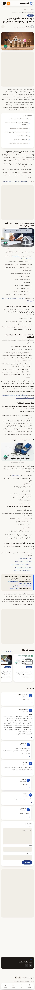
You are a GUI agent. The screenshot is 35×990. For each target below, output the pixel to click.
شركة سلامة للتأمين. (26, 258)
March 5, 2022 (14, 588)
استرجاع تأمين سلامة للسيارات (22, 140)
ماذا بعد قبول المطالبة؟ (23, 136)
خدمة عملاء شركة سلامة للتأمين (22, 570)
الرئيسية (32, 9)
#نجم (16, 581)
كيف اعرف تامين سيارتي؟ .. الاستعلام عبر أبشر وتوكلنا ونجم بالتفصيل (16, 926)
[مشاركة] (3, 26)
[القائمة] (4, 3)
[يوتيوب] (26, 965)
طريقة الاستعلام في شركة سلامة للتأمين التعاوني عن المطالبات (17, 123)
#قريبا (24, 583)
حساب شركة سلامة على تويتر (23, 561)
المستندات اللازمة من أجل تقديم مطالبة (20, 128)
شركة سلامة (15, 256)
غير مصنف (25, 9)
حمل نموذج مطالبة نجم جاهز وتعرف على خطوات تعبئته (24, 673)
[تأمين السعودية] (26, 3)
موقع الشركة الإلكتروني (25, 558)
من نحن (32, 981)
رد (31, 703)
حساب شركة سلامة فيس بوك (19, 564)
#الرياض (29, 583)
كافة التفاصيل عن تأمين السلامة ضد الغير (15, 182)
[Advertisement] (17, 69)
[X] (30, 965)
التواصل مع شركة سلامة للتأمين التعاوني (19, 143)
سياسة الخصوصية (24, 981)
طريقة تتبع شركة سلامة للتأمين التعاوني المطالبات (17, 132)
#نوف (20, 583)
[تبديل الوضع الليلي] (8, 3)
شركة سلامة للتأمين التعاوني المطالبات (20, 119)
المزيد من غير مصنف (8, 651)
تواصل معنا (16, 981)
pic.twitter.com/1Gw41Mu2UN (22, 586)
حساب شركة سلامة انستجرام (23, 567)
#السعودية (11, 581)
